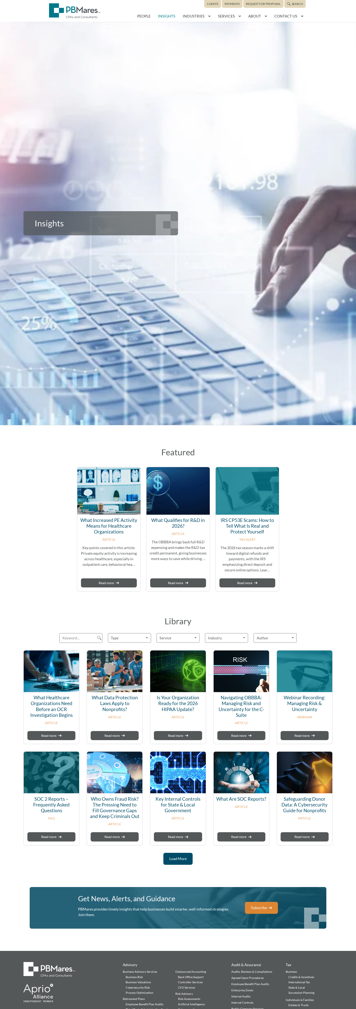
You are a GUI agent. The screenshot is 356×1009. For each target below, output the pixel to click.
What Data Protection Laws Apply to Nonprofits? (115, 703)
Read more (106, 583)
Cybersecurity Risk (138, 987)
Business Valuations (138, 982)
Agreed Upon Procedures (247, 978)
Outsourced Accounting (190, 971)
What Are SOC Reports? (241, 799)
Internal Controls (242, 1002)
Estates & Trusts (298, 1005)
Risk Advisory (184, 993)
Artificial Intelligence (191, 1004)
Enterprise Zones (242, 990)
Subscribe (259, 907)
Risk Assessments (189, 999)
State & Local (296, 987)
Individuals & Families (300, 1000)
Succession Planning (301, 992)
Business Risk (134, 977)
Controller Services (190, 982)
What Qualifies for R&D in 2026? (178, 523)
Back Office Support (191, 977)
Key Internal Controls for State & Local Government (178, 804)
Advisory (130, 964)
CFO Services (186, 987)
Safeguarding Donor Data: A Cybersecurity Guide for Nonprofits (304, 804)
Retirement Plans (134, 999)
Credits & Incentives (301, 977)
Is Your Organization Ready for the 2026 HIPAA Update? (178, 703)
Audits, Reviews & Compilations (251, 971)
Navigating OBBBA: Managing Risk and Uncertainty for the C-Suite (241, 706)
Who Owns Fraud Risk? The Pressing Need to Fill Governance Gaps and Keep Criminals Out (114, 807)
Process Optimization (139, 992)
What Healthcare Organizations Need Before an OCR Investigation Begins (51, 706)
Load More (178, 858)
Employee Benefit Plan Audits (144, 1004)
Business (291, 971)
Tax (288, 964)
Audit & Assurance (246, 964)
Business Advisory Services (140, 971)
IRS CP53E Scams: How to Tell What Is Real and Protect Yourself (247, 525)
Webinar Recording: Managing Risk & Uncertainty (304, 703)
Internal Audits (241, 996)
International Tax (299, 982)
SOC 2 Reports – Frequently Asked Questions (51, 804)
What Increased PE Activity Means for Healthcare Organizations (108, 525)
